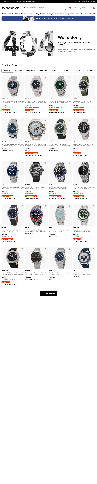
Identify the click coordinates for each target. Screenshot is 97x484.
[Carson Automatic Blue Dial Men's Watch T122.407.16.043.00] (22, 206)
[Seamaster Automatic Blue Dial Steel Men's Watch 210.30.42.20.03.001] (22, 163)
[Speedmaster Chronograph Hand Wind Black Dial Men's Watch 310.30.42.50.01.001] (93, 120)
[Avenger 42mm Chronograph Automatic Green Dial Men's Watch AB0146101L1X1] (69, 120)
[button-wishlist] (90, 8)
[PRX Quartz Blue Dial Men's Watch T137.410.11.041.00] (69, 249)
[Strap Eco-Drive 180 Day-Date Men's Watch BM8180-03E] (93, 77)
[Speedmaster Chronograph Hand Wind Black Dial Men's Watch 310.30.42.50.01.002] (45, 249)
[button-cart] (94, 8)
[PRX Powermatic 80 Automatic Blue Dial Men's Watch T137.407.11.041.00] (22, 120)
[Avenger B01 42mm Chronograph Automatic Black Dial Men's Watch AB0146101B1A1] (45, 77)
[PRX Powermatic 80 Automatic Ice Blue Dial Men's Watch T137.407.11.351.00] (69, 206)
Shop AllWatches (48, 293)
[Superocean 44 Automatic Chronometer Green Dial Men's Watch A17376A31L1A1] (93, 206)
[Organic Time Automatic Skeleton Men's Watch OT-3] (45, 163)
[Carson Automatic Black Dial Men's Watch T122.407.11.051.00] (93, 163)
